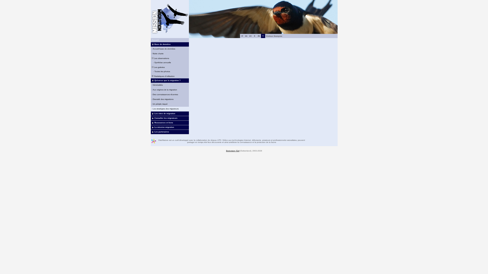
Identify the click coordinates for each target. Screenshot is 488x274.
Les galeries (159, 67)
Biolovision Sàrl (232, 151)
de (259, 36)
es (246, 36)
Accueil (155, 40)
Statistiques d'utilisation (164, 76)
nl (242, 36)
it (254, 36)
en (250, 36)
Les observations (161, 58)
